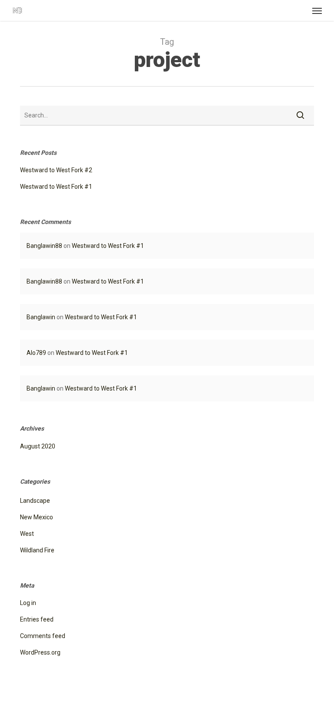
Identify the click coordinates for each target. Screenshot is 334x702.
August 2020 (37, 446)
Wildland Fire (37, 550)
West (27, 533)
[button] (317, 10)
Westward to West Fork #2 (56, 170)
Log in (28, 602)
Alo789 (36, 352)
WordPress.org (40, 652)
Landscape (35, 500)
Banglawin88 (44, 245)
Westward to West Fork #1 (56, 186)
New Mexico (36, 517)
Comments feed (42, 635)
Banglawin (41, 317)
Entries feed (36, 619)
